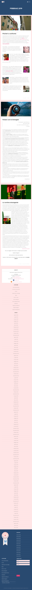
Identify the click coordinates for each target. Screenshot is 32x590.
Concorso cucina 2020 (16, 289)
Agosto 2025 (16, 337)
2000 (20, 556)
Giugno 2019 (16, 464)
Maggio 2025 (16, 343)
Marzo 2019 (16, 470)
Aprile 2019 (16, 468)
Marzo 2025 (16, 347)
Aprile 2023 (16, 383)
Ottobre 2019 (16, 456)
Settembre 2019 (16, 458)
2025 (20, 536)
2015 (19, 554)
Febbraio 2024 (16, 367)
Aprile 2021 (16, 420)
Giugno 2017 (16, 509)
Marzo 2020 (16, 446)
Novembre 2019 (16, 454)
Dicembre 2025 (16, 331)
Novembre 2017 (16, 501)
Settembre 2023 (16, 375)
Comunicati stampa (16, 287)
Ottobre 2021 (16, 408)
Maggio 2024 (16, 361)
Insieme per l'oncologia (16, 293)
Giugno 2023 (16, 379)
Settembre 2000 (16, 521)
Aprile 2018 (16, 493)
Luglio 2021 (16, 414)
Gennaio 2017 (16, 511)
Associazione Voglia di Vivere (15, 118)
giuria (23, 38)
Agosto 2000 (16, 523)
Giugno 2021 (16, 416)
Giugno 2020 (16, 440)
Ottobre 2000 (16, 519)
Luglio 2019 (16, 462)
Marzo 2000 (16, 527)
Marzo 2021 (16, 422)
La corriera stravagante (10, 202)
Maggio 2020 (16, 442)
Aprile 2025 (16, 345)
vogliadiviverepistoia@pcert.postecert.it (18, 278)
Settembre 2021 (16, 410)
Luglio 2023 (16, 377)
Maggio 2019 (16, 466)
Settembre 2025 (16, 335)
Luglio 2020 (16, 438)
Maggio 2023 (16, 381)
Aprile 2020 (16, 444)
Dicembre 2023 (16, 369)
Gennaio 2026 (16, 329)
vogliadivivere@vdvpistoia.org (17, 277)
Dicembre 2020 (16, 428)
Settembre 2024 (16, 353)
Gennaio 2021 (16, 426)
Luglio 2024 (16, 357)
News (16, 295)
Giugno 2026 (16, 319)
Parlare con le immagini (10, 120)
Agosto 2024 (16, 355)
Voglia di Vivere (17, 280)
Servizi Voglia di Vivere (16, 301)
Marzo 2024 (16, 365)
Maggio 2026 (16, 321)
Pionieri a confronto (9, 33)
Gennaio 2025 (16, 351)
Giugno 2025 (16, 341)
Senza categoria (16, 299)
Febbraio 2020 (16, 448)
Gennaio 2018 (16, 499)
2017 (19, 550)
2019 (19, 547)
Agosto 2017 (16, 505)
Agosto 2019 (16, 460)
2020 (20, 545)
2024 (20, 538)
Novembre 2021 (16, 406)
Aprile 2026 (16, 323)
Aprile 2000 (16, 525)
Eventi (16, 291)
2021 (19, 543)
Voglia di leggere (16, 307)
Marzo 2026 (16, 325)
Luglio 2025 (16, 339)
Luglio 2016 (16, 513)
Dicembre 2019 (16, 452)
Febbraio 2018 (16, 497)
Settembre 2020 (16, 434)
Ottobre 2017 (16, 503)
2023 (20, 540)
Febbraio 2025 (16, 349)
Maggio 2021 (16, 418)
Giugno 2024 (16, 359)
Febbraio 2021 (16, 424)
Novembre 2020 (16, 430)
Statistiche (16, 303)
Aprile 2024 (16, 363)
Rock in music (16, 297)
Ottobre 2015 (16, 517)
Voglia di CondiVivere (16, 305)
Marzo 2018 (16, 495)
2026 (20, 534)
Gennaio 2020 (16, 450)
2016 (19, 552)
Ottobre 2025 (16, 333)
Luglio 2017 (16, 507)
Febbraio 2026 (16, 327)
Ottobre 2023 (16, 373)
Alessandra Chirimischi (14, 32)
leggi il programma (23, 39)
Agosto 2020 (16, 436)
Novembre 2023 (16, 371)
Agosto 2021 (16, 412)
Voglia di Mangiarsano (16, 309)
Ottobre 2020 (16, 432)
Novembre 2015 (16, 515)
